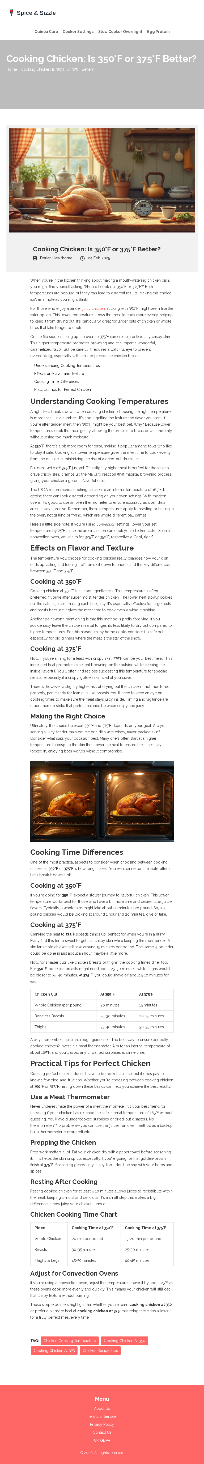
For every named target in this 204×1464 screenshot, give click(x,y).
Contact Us (102, 1432)
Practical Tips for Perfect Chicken (62, 389)
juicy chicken (94, 308)
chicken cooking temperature (70, 1341)
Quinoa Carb (46, 31)
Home (11, 69)
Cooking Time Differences (56, 381)
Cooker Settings (78, 31)
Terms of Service (102, 1416)
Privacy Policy (102, 1424)
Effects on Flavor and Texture (59, 373)
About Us (102, 1408)
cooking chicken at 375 (54, 1350)
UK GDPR (102, 1440)
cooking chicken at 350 (124, 1341)
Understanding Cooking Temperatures (67, 365)
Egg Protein (158, 31)
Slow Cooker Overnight (120, 31)
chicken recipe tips (100, 1350)
